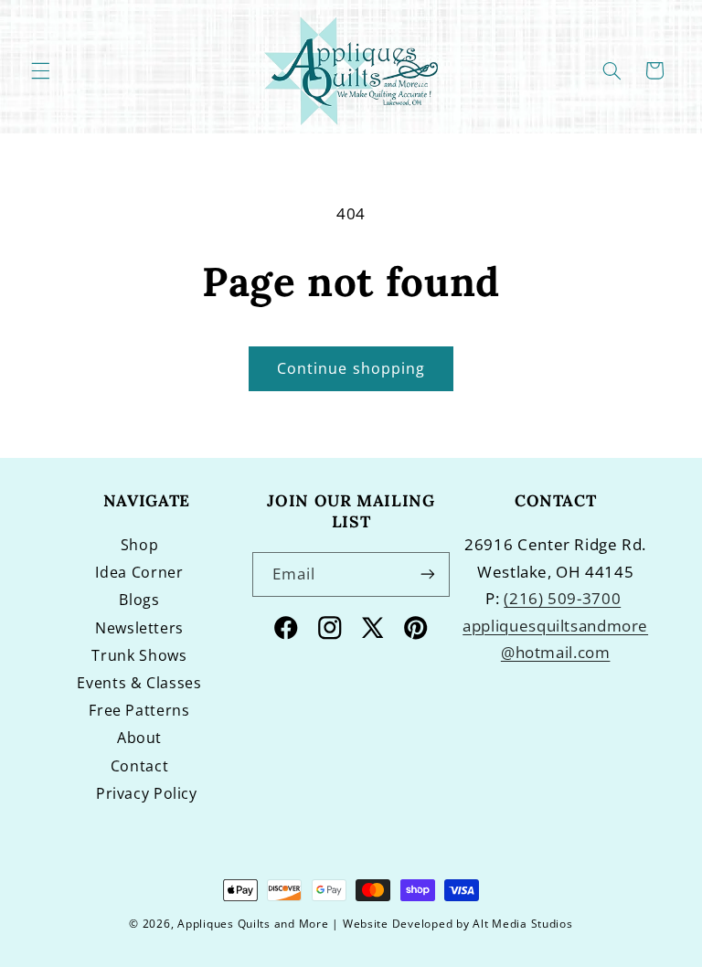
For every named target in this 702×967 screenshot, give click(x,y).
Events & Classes (139, 683)
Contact (139, 766)
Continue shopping (351, 368)
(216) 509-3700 (562, 598)
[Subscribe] (428, 574)
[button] (40, 70)
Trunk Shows (138, 655)
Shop (140, 545)
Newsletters (139, 628)
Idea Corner (139, 572)
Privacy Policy (146, 793)
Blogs (139, 600)
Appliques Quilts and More (252, 923)
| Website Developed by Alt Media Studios (452, 923)
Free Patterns (139, 710)
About (139, 738)
